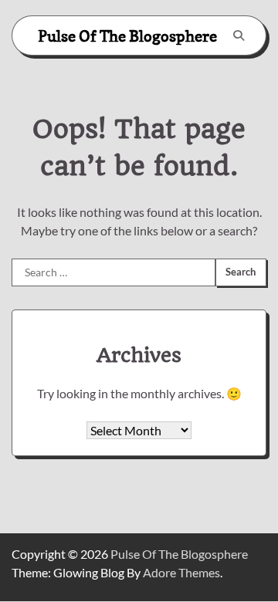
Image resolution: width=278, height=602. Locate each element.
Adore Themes (181, 572)
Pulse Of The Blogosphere (127, 36)
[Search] (238, 35)
